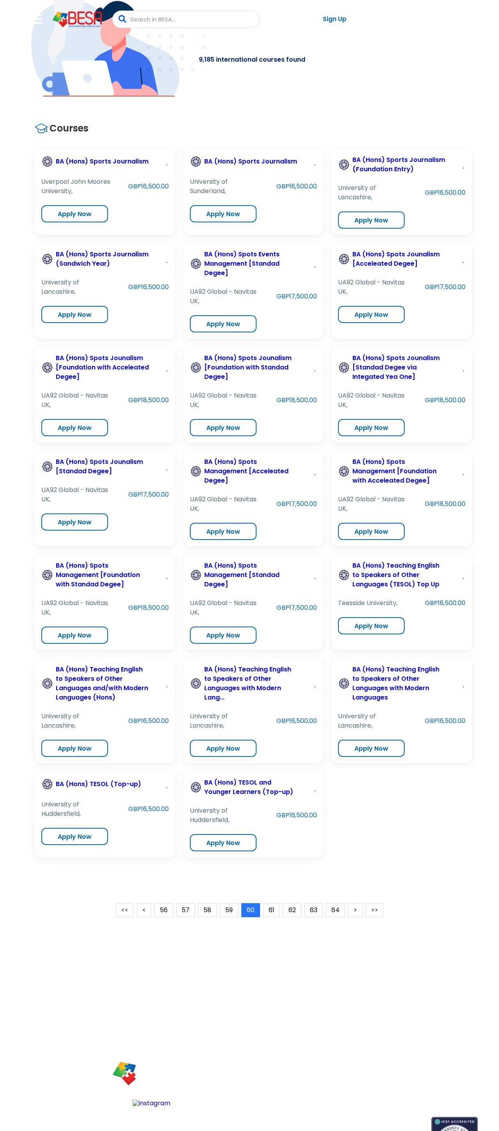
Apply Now (75, 214)
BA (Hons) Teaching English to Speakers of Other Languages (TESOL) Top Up (395, 575)
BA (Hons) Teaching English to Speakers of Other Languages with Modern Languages (395, 683)
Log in (288, 19)
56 (164, 910)
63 (313, 910)
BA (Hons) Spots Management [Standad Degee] (242, 575)
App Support (361, 1043)
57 (185, 910)
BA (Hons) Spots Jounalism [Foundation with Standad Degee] (248, 367)
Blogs (352, 1016)
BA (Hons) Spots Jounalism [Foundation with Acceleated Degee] (102, 367)
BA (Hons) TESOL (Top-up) (98, 783)
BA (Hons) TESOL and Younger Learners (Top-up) (248, 787)
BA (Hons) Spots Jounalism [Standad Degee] (99, 466)
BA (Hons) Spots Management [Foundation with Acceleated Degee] (394, 471)
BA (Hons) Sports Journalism (102, 161)
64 (335, 910)
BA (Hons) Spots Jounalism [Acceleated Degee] (396, 259)
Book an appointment (374, 1120)
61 (271, 910)
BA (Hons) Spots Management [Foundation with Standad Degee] (98, 575)
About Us (412, 1016)
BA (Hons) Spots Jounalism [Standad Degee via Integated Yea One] (396, 367)
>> (374, 910)
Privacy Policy (418, 1070)
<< (124, 910)
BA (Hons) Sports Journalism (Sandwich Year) (102, 259)
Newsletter (359, 1029)
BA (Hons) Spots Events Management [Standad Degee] (242, 263)
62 (292, 910)
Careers (411, 1043)
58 (207, 910)
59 (229, 910)
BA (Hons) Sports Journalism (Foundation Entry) (398, 164)
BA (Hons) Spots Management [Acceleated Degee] (246, 471)
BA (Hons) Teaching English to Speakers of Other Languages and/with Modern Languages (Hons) (102, 683)
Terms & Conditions (427, 1057)
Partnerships (417, 1029)
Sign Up (335, 18)
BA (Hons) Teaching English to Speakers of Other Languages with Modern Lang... (247, 683)
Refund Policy (418, 1084)
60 (251, 910)
